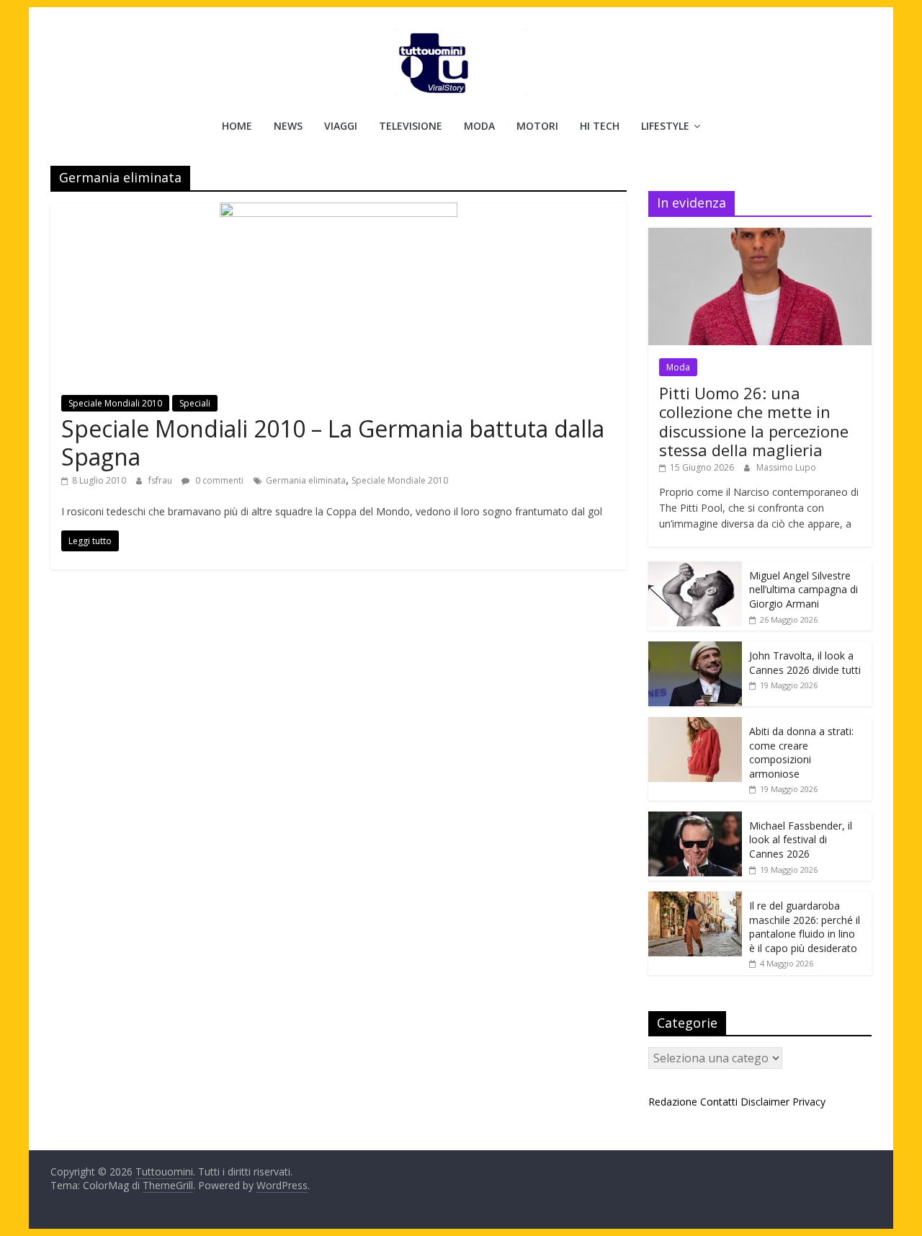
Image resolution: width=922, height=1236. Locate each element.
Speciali (194, 403)
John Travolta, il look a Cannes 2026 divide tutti (805, 663)
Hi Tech (599, 126)
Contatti (719, 1101)
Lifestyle (665, 126)
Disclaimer (764, 1101)
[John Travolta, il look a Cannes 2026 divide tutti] (695, 649)
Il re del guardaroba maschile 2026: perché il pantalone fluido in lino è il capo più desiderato (804, 927)
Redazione (672, 1101)
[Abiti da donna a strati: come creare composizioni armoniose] (695, 725)
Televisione (410, 126)
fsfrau (161, 480)
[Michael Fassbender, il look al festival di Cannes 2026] (695, 819)
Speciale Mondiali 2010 (115, 403)
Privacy (808, 1101)
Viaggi (340, 126)
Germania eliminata (306, 480)
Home (237, 126)
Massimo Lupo (786, 467)
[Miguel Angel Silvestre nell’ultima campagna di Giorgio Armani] (695, 569)
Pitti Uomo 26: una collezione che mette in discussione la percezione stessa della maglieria (754, 421)
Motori (537, 126)
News (288, 126)
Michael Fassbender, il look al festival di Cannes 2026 (800, 840)
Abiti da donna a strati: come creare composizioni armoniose (801, 752)
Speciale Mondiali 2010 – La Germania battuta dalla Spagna (332, 442)
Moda (479, 126)
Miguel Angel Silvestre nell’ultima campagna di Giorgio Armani (803, 589)
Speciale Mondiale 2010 (400, 480)
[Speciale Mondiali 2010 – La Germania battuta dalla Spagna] (338, 211)
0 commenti (218, 480)
